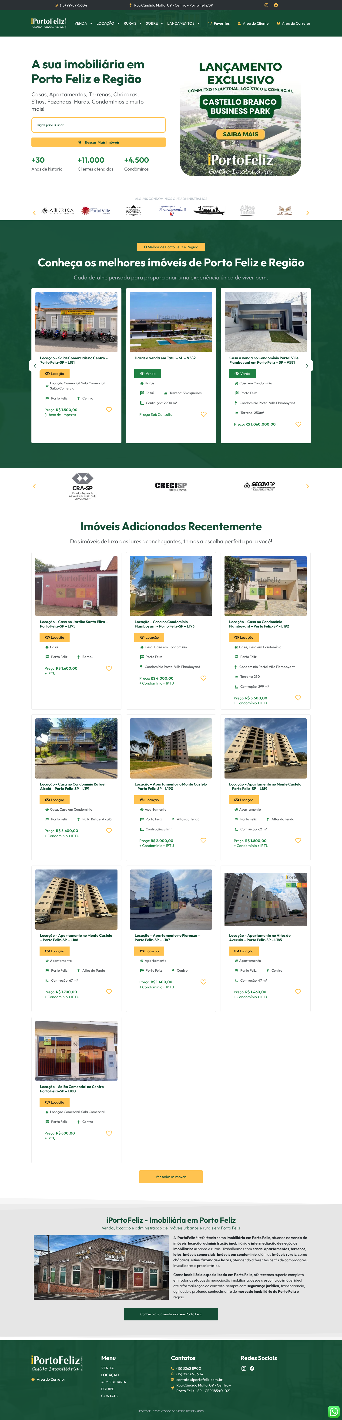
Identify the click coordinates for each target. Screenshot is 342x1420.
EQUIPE (107, 1388)
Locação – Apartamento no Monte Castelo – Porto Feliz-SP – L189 (265, 786)
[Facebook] (276, 5)
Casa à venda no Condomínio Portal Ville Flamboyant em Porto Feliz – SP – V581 (263, 360)
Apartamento (155, 809)
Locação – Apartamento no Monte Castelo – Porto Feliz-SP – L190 (171, 786)
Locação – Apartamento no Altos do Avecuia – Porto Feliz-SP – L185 (260, 937)
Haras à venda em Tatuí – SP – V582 (165, 358)
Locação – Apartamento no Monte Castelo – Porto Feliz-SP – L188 (76, 937)
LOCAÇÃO (110, 1375)
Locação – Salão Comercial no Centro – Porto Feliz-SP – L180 (73, 1088)
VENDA (107, 1368)
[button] (34, 213)
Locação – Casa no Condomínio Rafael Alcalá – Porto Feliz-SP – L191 (72, 786)
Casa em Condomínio (255, 383)
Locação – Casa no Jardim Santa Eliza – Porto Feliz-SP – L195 (74, 623)
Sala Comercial (92, 383)
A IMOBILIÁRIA (113, 1382)
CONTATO (109, 1395)
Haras (149, 383)
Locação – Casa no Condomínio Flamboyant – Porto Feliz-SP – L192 (259, 623)
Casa (54, 647)
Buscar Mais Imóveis (102, 142)
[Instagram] (266, 5)
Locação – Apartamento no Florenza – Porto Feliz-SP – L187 (167, 937)
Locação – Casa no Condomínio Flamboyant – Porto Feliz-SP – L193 (164, 623)
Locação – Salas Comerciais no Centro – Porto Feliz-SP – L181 (74, 360)
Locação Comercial (65, 383)
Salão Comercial (62, 388)
